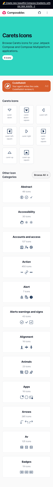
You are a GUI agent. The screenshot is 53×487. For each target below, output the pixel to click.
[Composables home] (13, 12)
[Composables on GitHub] (39, 12)
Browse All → (41, 175)
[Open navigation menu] (47, 12)
